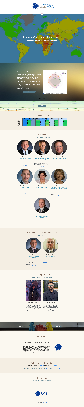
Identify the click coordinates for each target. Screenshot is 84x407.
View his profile (25, 185)
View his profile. (50, 337)
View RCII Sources (42, 105)
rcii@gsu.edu (35, 374)
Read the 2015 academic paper (29, 91)
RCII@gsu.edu (42, 402)
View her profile (42, 212)
